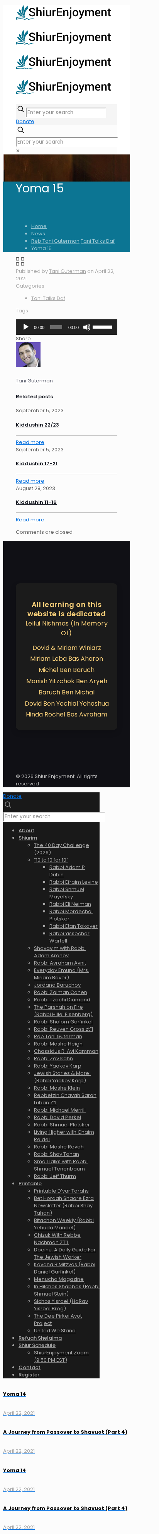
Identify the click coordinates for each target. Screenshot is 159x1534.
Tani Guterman (67, 271)
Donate (25, 121)
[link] (18, 150)
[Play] (26, 327)
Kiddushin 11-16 (36, 502)
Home (39, 226)
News (38, 233)
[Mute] (87, 327)
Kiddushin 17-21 (37, 463)
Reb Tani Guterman (55, 241)
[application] (66, 327)
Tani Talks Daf (98, 241)
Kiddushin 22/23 (37, 424)
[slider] (103, 326)
